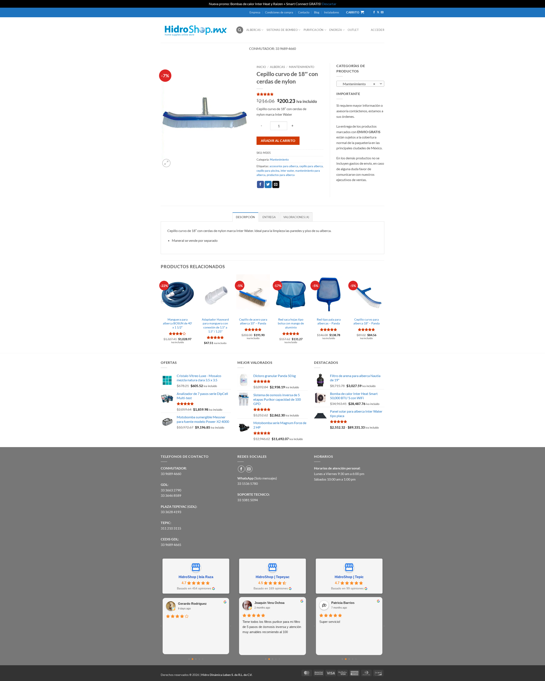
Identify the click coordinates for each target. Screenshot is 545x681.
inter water (287, 170)
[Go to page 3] (199, 658)
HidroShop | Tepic (349, 577)
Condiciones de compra (279, 12)
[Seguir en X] (378, 12)
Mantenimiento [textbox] (358, 84)
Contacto (303, 12)
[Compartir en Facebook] (260, 184)
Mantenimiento (301, 67)
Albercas (253, 30)
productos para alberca (281, 175)
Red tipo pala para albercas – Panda (329, 321)
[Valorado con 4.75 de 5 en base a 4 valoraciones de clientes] (290, 94)
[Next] (383, 313)
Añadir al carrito (278, 141)
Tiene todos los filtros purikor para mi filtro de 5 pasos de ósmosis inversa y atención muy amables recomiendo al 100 (271, 627)
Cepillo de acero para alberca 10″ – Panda (253, 321)
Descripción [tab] (245, 217)
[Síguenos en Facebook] (374, 12)
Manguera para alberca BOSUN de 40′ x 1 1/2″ (177, 323)
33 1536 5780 (247, 483)
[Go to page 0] (189, 659)
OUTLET (353, 30)
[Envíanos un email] (382, 12)
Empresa (255, 12)
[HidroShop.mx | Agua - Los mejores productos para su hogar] (195, 30)
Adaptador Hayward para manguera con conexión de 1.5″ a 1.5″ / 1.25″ (215, 325)
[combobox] (360, 84)
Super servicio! (329, 621)
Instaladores (331, 12)
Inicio (261, 67)
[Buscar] (239, 29)
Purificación (314, 30)
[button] (166, 163)
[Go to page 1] (192, 659)
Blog (316, 12)
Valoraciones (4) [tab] (296, 217)
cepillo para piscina (268, 170)
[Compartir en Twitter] (268, 184)
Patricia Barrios (342, 603)
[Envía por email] (275, 184)
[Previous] (161, 313)
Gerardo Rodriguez (192, 603)
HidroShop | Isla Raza (196, 577)
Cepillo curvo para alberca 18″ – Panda (366, 321)
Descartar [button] (329, 4)
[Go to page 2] (196, 659)
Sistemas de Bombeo (282, 30)
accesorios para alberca (284, 166)
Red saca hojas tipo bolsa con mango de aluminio (291, 323)
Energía (335, 30)
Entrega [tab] (269, 217)
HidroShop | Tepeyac (273, 577)
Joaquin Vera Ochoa (269, 603)
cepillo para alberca (311, 166)
